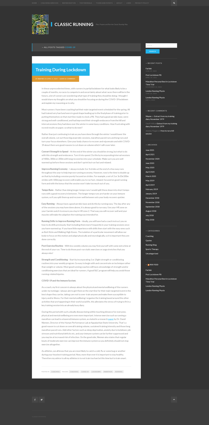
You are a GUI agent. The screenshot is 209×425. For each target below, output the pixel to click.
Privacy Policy (142, 3)
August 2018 (151, 211)
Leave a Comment (67, 79)
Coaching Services (49, 3)
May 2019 (150, 180)
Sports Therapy (152, 249)
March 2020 (151, 176)
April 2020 (150, 172)
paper (111, 319)
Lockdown (96, 371)
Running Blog (151, 245)
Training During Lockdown (61, 69)
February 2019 (152, 189)
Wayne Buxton (69, 3)
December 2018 (152, 198)
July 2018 (150, 215)
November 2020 (152, 159)
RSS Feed (154, 265)
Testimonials (85, 3)
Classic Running (74, 24)
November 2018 (152, 202)
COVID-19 (85, 371)
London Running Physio (155, 91)
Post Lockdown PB (153, 75)
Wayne (41, 79)
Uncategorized (152, 253)
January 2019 (151, 193)
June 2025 (150, 150)
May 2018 (150, 219)
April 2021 (150, 154)
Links (128, 3)
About (119, 3)
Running (118, 371)
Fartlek (149, 68)
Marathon (108, 371)
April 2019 (150, 185)
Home (34, 3)
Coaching (55, 371)
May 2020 (150, 167)
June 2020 (150, 163)
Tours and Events (104, 3)
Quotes (149, 240)
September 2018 (153, 206)
